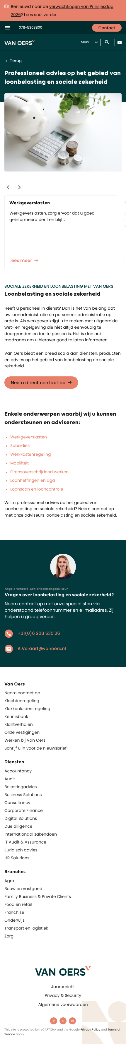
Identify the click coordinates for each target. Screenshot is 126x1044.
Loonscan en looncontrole (36, 489)
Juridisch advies (21, 850)
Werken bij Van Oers (24, 740)
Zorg (8, 936)
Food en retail (18, 904)
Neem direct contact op (38, 383)
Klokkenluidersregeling (27, 709)
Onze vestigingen (22, 732)
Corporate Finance (23, 810)
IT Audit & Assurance (25, 842)
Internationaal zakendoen (30, 834)
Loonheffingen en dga (32, 480)
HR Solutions (16, 858)
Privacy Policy (91, 1029)
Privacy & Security (63, 995)
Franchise (14, 912)
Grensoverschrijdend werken (39, 472)
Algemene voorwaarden (63, 1004)
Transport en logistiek (26, 928)
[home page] (63, 971)
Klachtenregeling (21, 701)
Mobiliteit (19, 463)
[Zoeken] (107, 42)
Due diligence (18, 826)
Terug (16, 61)
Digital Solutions (20, 818)
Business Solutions (23, 795)
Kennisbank (16, 716)
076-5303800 (30, 27)
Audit (9, 779)
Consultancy (17, 802)
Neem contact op (22, 693)
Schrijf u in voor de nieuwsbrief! (36, 748)
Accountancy (18, 771)
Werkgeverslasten (28, 437)
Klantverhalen (18, 724)
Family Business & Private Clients (37, 896)
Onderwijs (14, 920)
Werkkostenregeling (30, 454)
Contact (106, 28)
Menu (86, 42)
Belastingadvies (20, 787)
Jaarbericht (63, 987)
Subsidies (20, 445)
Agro (9, 881)
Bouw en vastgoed (23, 889)
